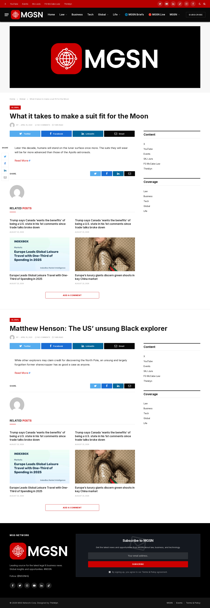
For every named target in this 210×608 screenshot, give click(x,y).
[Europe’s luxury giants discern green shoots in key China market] (105, 254)
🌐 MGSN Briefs (134, 14)
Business (77, 14)
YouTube (14, 4)
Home (51, 14)
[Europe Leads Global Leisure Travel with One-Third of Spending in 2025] (39, 254)
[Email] (5, 177)
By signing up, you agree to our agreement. (139, 572)
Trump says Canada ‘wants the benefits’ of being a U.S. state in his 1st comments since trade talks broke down (38, 224)
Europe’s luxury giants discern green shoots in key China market (105, 277)
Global (102, 14)
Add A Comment (72, 295)
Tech (90, 14)
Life (115, 14)
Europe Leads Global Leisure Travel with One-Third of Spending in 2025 (39, 277)
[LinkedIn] (5, 170)
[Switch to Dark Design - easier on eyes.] (199, 4)
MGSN (173, 14)
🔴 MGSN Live (157, 14)
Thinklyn (68, 4)
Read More (21, 160)
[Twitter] (5, 156)
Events (25, 4)
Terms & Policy (149, 572)
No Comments (43, 125)
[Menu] (7, 14)
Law (61, 14)
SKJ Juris (36, 4)
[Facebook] (5, 163)
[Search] (204, 3)
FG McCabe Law (52, 4)
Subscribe (196, 14)
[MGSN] (27, 15)
